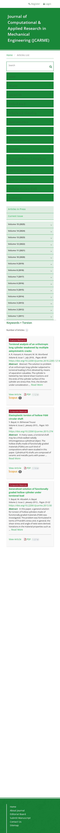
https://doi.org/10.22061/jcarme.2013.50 (30, 505)
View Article (15, 394)
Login (48, 3)
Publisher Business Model (23, 188)
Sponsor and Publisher (21, 179)
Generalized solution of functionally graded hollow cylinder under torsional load (28, 492)
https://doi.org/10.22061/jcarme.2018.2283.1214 (34, 360)
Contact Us (15, 198)
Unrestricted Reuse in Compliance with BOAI (27, 160)
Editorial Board (17, 104)
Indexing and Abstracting (22, 113)
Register (35, 3)
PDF (32, 394)
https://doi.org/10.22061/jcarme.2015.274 (31, 431)
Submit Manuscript (19, 140)
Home (9, 55)
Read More (37, 384)
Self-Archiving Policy (20, 170)
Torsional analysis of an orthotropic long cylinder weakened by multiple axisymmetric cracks (28, 347)
